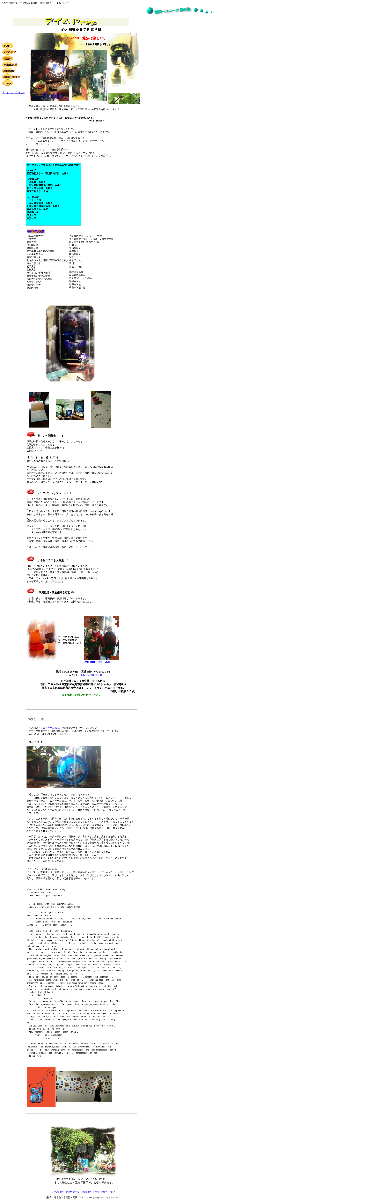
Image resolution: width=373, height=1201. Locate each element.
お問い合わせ (100, 1192)
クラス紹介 (57, 1192)
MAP (112, 1192)
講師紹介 (86, 1192)
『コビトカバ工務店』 (13, 92)
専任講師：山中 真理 (97, 661)
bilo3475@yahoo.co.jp (91, 675)
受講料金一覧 (72, 1192)
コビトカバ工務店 (50, 727)
